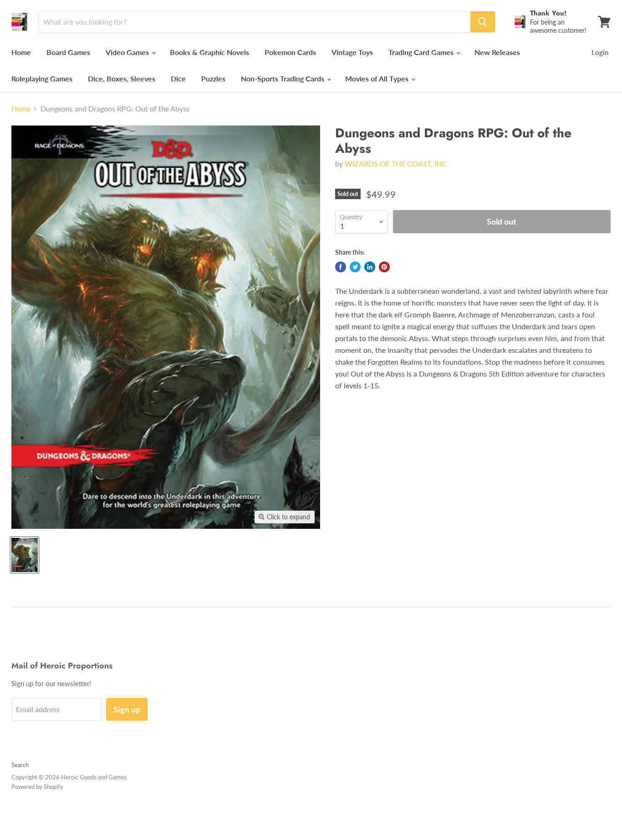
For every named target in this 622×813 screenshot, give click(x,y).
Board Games (68, 52)
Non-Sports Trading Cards (283, 78)
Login (599, 52)
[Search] (482, 21)
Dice (178, 78)
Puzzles (213, 78)
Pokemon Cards (290, 52)
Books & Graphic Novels (209, 52)
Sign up (126, 709)
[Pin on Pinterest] (384, 266)
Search (20, 764)
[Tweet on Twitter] (355, 266)
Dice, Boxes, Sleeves (121, 78)
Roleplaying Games (41, 78)
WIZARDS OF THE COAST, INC (396, 163)
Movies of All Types (377, 78)
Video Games (128, 52)
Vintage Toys (352, 52)
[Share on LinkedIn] (369, 266)
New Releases (497, 52)
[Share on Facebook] (340, 266)
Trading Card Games (421, 52)
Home (21, 52)
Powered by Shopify (37, 786)
